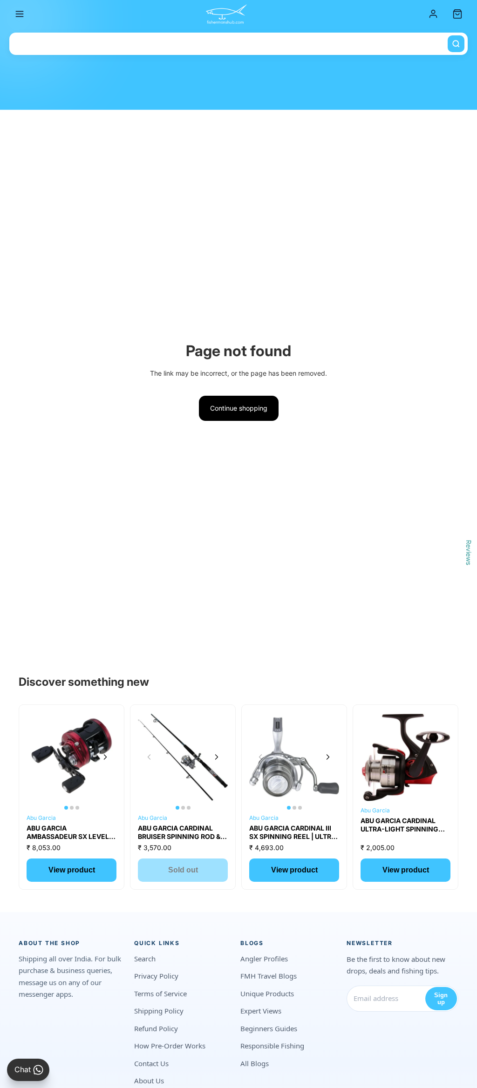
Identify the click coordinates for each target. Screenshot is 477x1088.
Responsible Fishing (272, 1045)
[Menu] (19, 14)
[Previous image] (37, 757)
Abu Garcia (41, 817)
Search (145, 958)
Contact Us (151, 1063)
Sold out (183, 870)
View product (71, 870)
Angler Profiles (264, 958)
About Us (149, 1080)
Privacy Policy (156, 975)
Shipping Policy (159, 1010)
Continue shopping (238, 408)
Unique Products (267, 993)
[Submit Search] (456, 43)
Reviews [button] (469, 552)
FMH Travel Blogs (268, 975)
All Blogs (254, 1063)
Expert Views (260, 1010)
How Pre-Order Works (169, 1045)
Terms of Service (160, 993)
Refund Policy (156, 1028)
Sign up (441, 999)
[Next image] (105, 757)
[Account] (433, 14)
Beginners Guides (268, 1028)
